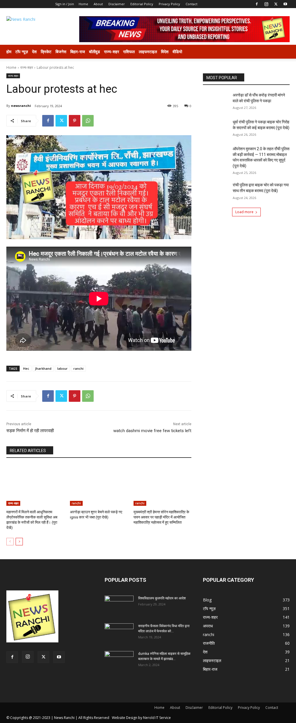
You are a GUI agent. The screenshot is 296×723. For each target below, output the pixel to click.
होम (8, 51)
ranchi (78, 368)
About (98, 4)
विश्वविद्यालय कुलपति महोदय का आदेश (162, 598)
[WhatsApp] (88, 121)
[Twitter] (275, 4)
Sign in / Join (64, 4)
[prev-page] (10, 541)
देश (34, 51)
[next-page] (19, 541)
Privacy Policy (169, 4)
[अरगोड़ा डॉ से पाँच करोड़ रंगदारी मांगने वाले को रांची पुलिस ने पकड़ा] (216, 101)
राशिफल (129, 51)
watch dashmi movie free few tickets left (152, 430)
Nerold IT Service (157, 717)
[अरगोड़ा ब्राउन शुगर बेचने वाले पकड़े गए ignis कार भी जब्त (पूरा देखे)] (99, 485)
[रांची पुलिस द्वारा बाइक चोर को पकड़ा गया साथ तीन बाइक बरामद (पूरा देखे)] (216, 191)
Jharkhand (43, 368)
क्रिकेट (46, 51)
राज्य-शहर (111, 51)
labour (62, 368)
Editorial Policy (141, 4)
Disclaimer (116, 4)
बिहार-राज (77, 51)
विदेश (165, 51)
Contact (191, 4)
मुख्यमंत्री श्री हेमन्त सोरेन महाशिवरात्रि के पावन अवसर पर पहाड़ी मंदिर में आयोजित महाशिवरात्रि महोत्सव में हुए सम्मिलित (161, 517)
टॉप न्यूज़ (21, 51)
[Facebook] (256, 4)
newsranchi (21, 105)
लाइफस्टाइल (148, 51)
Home (83, 4)
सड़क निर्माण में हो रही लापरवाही (30, 430)
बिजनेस (61, 51)
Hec (26, 368)
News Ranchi (64, 717)
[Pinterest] (74, 121)
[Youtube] (285, 4)
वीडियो (177, 51)
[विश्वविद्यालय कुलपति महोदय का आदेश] (119, 606)
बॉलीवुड (94, 51)
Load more (244, 211)
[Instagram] (266, 4)
